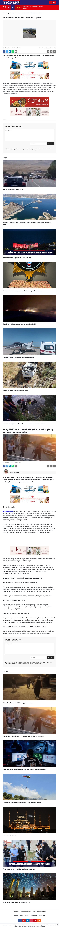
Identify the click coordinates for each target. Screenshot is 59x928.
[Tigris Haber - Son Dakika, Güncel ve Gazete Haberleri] (11, 2)
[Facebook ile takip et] (20, 920)
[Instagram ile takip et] (31, 920)
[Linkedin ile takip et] (28, 920)
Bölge (13, 13)
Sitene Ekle (42, 915)
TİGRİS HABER (8, 511)
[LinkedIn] (10, 51)
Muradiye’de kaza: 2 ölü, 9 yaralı (31, 7)
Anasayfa (7, 13)
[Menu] (50, 2)
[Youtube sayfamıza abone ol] (24, 920)
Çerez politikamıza (37, 926)
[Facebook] (4, 51)
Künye (21, 915)
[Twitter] (7, 51)
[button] (48, 51)
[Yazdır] (16, 51)
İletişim (27, 915)
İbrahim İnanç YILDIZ (15, 472)
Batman (19, 13)
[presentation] (8, 7)
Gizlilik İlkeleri (34, 915)
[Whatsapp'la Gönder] (13, 51)
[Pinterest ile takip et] (35, 920)
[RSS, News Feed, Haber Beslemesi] (39, 920)
